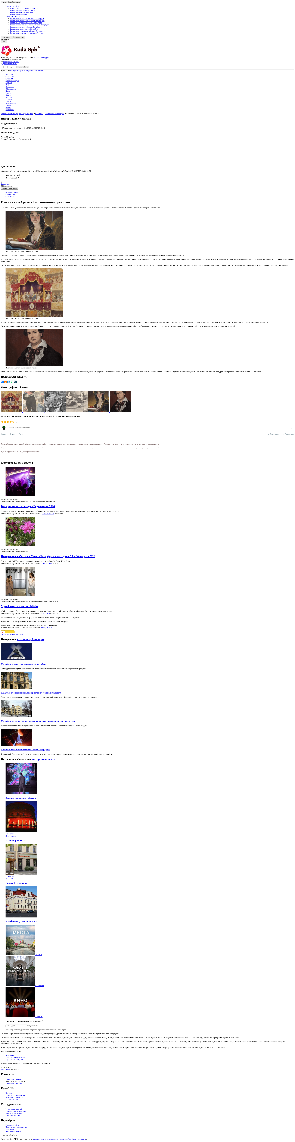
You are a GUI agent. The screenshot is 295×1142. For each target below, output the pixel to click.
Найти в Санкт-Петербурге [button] (11, 2)
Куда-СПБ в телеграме (14, 1059)
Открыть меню (7, 37)
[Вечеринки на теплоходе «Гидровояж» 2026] (147, 482)
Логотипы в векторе (14, 1131)
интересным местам (11, 62)
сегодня (13, 71)
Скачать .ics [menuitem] (10, 196)
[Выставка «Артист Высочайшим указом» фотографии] (12, 412)
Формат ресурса (12, 1099)
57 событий (39, 986)
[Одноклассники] (5, 382)
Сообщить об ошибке (14, 1079)
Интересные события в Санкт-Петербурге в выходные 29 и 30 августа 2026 (48, 556)
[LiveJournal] (15, 382)
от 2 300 (48, 514)
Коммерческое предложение (17, 1127)
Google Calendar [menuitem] (12, 192)
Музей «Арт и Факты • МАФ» (19, 606)
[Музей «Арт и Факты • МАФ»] (147, 581)
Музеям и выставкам (14, 1113)
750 (46, 614)
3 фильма (39, 1017)
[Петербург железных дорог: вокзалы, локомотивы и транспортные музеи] (16, 717)
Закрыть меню (19, 37)
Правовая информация (14, 1097)
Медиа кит (10, 1129)
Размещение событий (14, 1109)
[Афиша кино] (20, 1017)
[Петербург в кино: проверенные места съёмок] (16, 660)
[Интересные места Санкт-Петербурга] (20, 955)
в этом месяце (37, 71)
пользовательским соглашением (45, 1139)
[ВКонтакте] (2, 382)
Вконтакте (10, 1055)
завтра (19, 71)
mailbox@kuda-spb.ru (14, 1083)
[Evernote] (12, 382)
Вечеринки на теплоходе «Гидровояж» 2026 (28, 506)
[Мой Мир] (8, 382)
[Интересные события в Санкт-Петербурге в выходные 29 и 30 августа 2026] (147, 531)
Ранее (21, 434)
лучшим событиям (9, 64)
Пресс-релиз (10, 1093)
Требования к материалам (16, 1111)
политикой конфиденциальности (73, 1139)
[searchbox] (147, 41)
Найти (4, 42)
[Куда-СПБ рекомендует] (20, 986)
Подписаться (32, 1026)
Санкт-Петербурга (41, 57)
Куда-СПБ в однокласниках (16, 1057)
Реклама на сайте (12, 1125)
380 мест (38, 955)
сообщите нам (46, 627)
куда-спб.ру (5, 1069)
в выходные (27, 71)
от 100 (47, 564)
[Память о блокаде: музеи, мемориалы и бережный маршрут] (16, 688)
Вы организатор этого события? (13, 634)
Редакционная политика (15, 1095)
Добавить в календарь (10, 188)
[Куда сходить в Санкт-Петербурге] (26, 55)
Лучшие (12, 434)
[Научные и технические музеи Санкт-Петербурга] (16, 745)
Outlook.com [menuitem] (10, 194)
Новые (3, 434)
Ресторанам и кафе (13, 1115)
